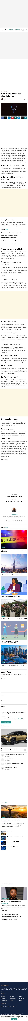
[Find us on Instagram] (6, 1006)
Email (2, 700)
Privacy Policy (21, 718)
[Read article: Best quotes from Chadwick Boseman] (14, 893)
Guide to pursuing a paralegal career (11, 596)
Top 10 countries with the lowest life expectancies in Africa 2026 (10, 642)
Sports (20, 996)
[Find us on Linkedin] (8, 1006)
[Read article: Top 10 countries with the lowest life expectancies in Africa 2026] (14, 630)
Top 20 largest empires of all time (9, 919)
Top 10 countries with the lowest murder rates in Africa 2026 (14, 550)
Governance (12, 998)
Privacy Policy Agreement (6, 717)
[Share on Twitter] (5, 117)
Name (2, 695)
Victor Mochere (8, 99)
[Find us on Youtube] (13, 1006)
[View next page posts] (15, 244)
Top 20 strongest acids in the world (15, 836)
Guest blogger (13, 1014)
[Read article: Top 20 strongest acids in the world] (3, 838)
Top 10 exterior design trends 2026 (10, 914)
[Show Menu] (1, 30)
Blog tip (19, 1014)
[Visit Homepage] (14, 29)
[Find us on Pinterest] (10, 1006)
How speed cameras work (12, 831)
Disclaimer (8, 1013)
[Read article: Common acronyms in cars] (14, 738)
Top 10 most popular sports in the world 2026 (14, 763)
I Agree (14, 1019)
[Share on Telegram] (18, 117)
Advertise (3, 1013)
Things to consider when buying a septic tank (11, 240)
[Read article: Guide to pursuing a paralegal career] (14, 585)
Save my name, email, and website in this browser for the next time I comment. (14, 713)
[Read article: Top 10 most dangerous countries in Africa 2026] (14, 608)
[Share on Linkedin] (9, 117)
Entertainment (5, 898)
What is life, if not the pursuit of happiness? (11, 232)
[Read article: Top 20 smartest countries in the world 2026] (14, 654)
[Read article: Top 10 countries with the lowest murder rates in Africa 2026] (14, 539)
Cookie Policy (24, 1017)
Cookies (13, 1013)
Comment (3, 678)
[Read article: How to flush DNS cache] (3, 848)
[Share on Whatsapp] (15, 117)
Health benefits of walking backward (9, 237)
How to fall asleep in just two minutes (9, 235)
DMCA (8, 1014)
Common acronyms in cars (9, 749)
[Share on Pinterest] (12, 117)
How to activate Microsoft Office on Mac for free (14, 754)
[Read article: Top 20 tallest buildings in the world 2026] (14, 563)
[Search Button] (26, 30)
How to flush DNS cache (12, 846)
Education (3, 998)
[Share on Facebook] (2, 117)
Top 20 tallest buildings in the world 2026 (12, 574)
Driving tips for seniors (9, 758)
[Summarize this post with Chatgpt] (22, 117)
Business (3, 996)
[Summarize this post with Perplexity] (25, 117)
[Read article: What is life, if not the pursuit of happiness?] (14, 811)
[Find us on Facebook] (1, 1006)
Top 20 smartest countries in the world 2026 (12, 665)
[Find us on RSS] (15, 1006)
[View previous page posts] (13, 244)
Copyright (3, 1014)
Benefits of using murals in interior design (11, 916)
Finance (12, 996)
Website (3, 706)
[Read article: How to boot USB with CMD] (3, 843)
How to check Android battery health (10, 918)
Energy (5, 459)
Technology (21, 998)
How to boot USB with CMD (13, 841)
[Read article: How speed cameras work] (3, 833)
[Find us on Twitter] (3, 1006)
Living (5, 91)
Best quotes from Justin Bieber (11, 767)
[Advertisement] (14, 14)
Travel (20, 1000)
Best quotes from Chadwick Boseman (11, 901)
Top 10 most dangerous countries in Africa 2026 (14, 619)
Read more (5, 828)
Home (2, 91)
